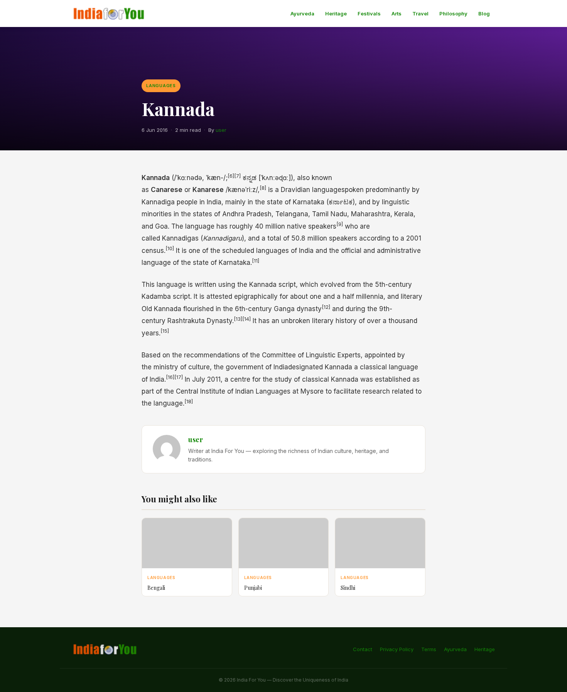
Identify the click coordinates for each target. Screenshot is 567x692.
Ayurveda (302, 13)
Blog (484, 13)
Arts (397, 13)
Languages (161, 85)
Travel (420, 13)
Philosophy (453, 13)
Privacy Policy (396, 649)
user (221, 130)
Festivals (369, 13)
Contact (362, 649)
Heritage (336, 13)
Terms (428, 649)
